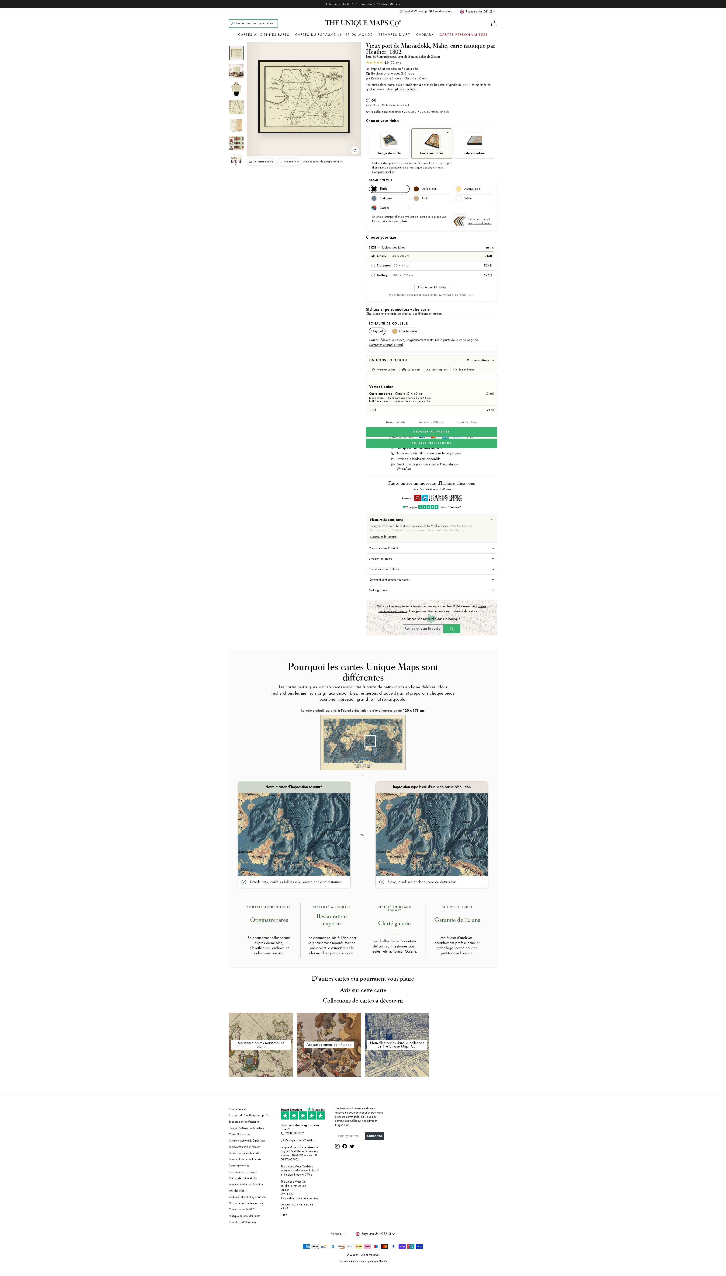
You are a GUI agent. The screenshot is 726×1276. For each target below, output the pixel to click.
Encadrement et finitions (384, 569)
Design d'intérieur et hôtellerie (246, 1128)
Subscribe (374, 1136)
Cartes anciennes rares (263, 34)
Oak (425, 198)
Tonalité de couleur (388, 323)
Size (431, 247)
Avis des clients (237, 1191)
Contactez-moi (238, 1109)
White (468, 198)
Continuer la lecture (383, 536)
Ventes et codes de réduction (246, 1184)
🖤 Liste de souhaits (440, 11)
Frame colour (380, 180)
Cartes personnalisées (464, 34)
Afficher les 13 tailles (431, 287)
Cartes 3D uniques (240, 1134)
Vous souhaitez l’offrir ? (383, 548)
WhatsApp (404, 468)
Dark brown (429, 188)
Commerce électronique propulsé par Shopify (363, 1261)
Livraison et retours (380, 558)
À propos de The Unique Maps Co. (249, 1115)
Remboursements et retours (244, 1147)
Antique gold (472, 188)
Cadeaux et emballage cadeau (247, 1197)
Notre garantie (378, 590)
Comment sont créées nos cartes (389, 579)
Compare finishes (383, 172)
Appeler (448, 464)
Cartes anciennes (239, 1165)
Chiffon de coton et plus (243, 1178)
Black (383, 188)
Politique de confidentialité (244, 1216)
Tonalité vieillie (408, 331)
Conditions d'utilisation (242, 1222)
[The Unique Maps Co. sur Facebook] (344, 1146)
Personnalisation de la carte (245, 1159)
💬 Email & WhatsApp (413, 11)
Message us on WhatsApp (300, 1140)
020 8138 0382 (294, 1133)
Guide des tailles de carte (244, 1153)
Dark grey (386, 198)
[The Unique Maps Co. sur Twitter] (352, 1146)
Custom (384, 207)
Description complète (401, 89)
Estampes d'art (394, 34)
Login (284, 1214)
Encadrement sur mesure (243, 1172)
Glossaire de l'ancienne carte (246, 1203)
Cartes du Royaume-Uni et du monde (334, 34)
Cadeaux (425, 34)
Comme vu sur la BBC (242, 1209)
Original (377, 331)
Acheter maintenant (431, 443)
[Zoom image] (355, 151)
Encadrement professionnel (244, 1122)
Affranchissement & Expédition (247, 1140)
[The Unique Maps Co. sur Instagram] (337, 1146)
